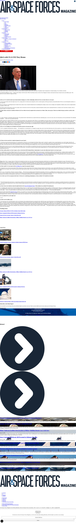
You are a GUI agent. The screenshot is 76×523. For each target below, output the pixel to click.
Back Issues (6, 34)
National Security (7, 25)
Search (7, 17)
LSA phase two (40, 154)
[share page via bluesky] (9, 62)
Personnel (6, 24)
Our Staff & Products (8, 43)
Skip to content (2, 0)
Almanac (6, 35)
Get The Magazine (7, 36)
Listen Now (38, 315)
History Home (4, 37)
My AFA (1, 18)
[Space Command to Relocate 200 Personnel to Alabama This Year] (5, 284)
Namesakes (6, 40)
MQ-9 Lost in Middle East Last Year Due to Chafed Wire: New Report (20, 462)
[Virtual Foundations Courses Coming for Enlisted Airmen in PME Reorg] (5, 240)
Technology (6, 27)
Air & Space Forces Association (7, 501)
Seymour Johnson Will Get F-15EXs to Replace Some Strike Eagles (19, 468)
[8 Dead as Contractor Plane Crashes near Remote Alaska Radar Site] (5, 299)
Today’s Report (7, 29)
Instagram (4, 494)
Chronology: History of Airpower (10, 38)
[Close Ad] (74, 519)
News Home (6, 21)
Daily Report (4, 28)
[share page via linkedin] (6, 62)
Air (5, 22)
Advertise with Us (7, 45)
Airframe (6, 30)
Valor (5, 39)
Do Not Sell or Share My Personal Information (10, 504)
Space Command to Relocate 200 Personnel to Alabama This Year (12, 286)
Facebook (4, 492)
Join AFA (1, 17)
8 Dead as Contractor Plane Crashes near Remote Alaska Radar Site (13, 301)
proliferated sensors (13, 191)
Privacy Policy (4, 505)
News (3, 20)
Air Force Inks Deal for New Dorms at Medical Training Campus (18, 448)
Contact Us (6, 46)
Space (5, 23)
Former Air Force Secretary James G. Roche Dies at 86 (10, 257)
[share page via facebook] (3, 62)
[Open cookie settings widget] (2, 521)
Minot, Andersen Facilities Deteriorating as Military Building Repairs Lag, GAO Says (16, 271)
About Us (4, 41)
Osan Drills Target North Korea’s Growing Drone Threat (16, 455)
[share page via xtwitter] (4, 62)
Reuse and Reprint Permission (9, 47)
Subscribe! (6, 31)
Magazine (4, 32)
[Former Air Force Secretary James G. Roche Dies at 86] (5, 254)
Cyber (5, 26)
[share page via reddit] (7, 62)
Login (4, 17)
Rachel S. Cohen (10, 59)
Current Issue (6, 33)
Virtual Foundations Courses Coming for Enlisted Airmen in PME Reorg (14, 242)
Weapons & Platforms (6, 48)
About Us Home (7, 42)
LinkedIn (3, 495)
